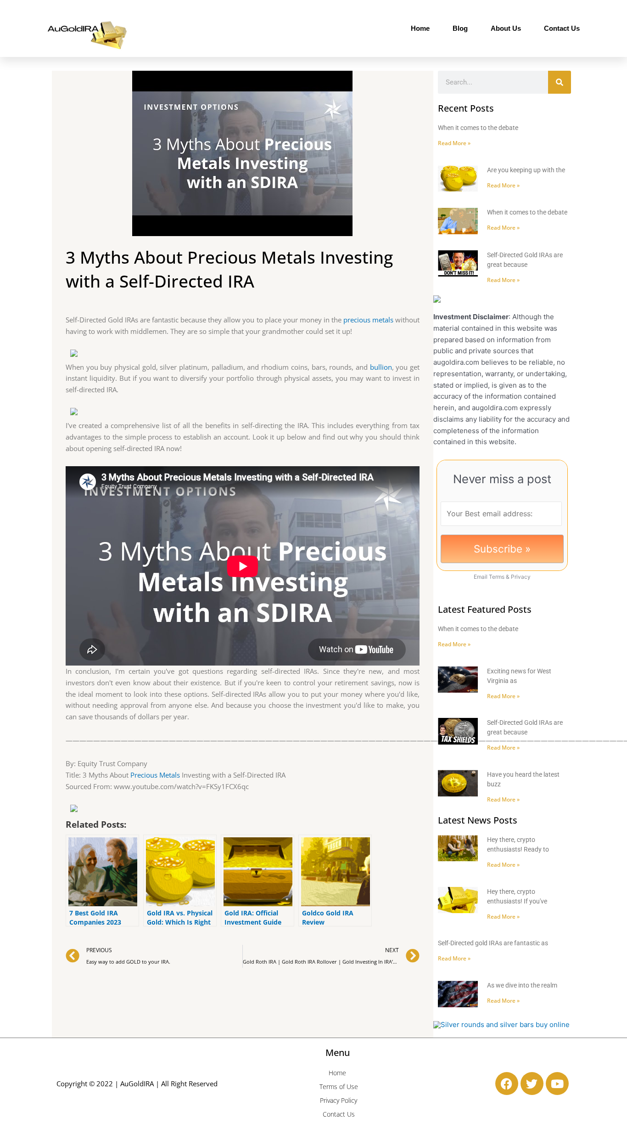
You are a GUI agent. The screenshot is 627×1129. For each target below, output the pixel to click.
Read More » (454, 143)
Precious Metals (155, 774)
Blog (460, 28)
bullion (381, 367)
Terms (496, 576)
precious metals (368, 319)
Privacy (521, 576)
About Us (506, 28)
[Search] (559, 82)
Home (420, 28)
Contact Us (562, 28)
